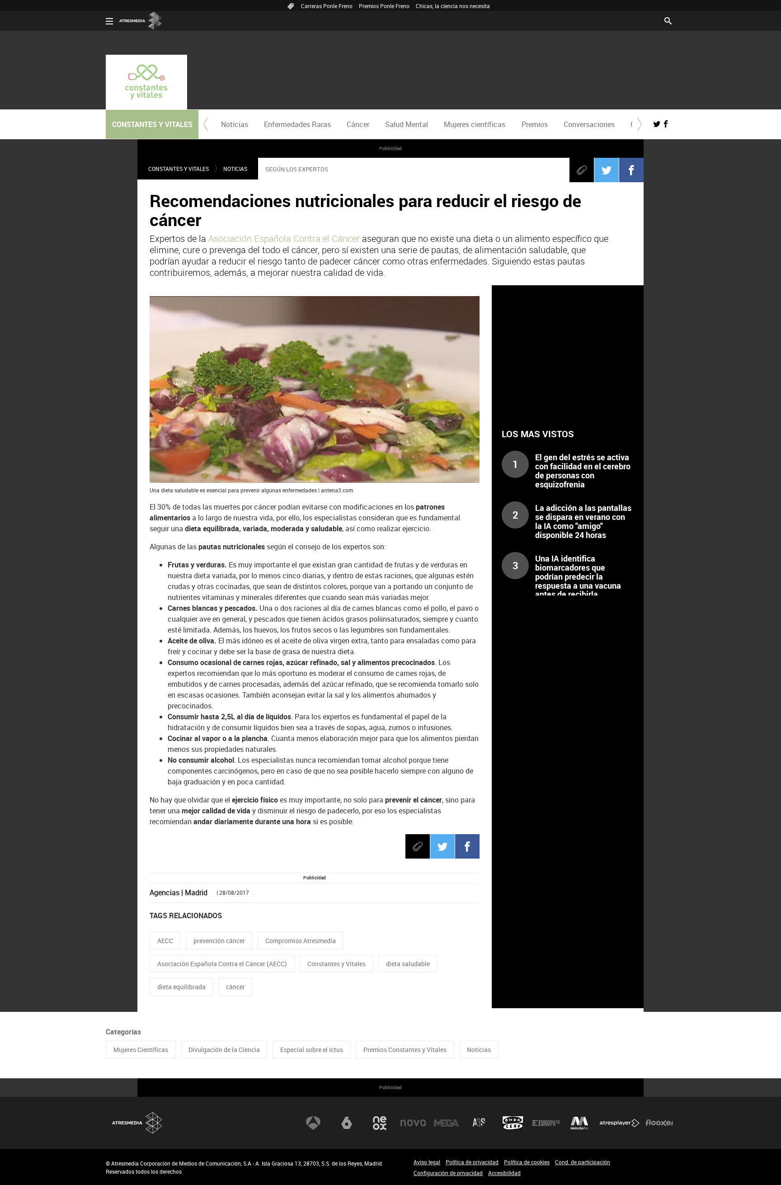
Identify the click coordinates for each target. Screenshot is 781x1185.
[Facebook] (631, 170)
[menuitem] (234, 124)
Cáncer (358, 124)
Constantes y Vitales (178, 168)
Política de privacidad (472, 1162)
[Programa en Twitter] (656, 123)
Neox (379, 1123)
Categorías (123, 1032)
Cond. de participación (582, 1162)
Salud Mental (406, 124)
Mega (446, 1123)
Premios (535, 124)
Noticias (234, 124)
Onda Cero (513, 1123)
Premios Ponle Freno (384, 5)
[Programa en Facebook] (665, 123)
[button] (205, 124)
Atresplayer (619, 1123)
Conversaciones (589, 124)
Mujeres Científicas (140, 1049)
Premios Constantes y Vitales (405, 1049)
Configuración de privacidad (448, 1172)
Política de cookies (527, 1162)
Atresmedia (137, 1123)
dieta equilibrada (181, 986)
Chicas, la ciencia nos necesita (453, 5)
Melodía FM (579, 1123)
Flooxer (659, 1123)
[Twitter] (606, 170)
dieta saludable (408, 963)
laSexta (346, 1123)
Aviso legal (427, 1162)
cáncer (235, 986)
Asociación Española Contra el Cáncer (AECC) (222, 963)
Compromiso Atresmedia (300, 940)
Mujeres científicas (474, 124)
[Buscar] (668, 19)
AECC (165, 940)
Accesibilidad (504, 1172)
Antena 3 (313, 1123)
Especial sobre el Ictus (311, 1049)
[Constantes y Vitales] (146, 82)
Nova (413, 1123)
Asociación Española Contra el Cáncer (284, 238)
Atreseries (479, 1123)
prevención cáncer (219, 940)
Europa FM (546, 1123)
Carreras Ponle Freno (327, 5)
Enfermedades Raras (297, 124)
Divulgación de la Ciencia (224, 1049)
